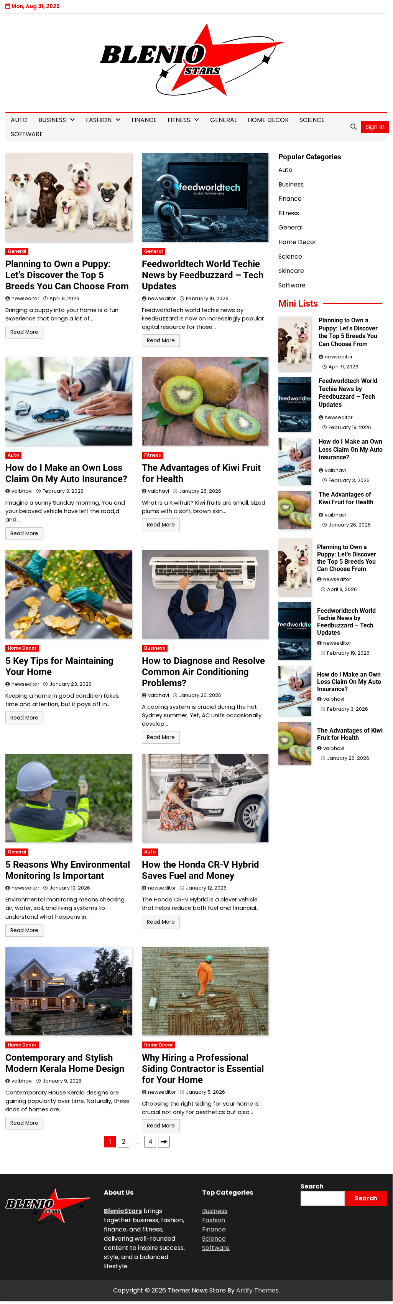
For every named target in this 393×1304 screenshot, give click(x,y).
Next (163, 1141)
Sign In (375, 126)
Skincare (291, 270)
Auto (19, 120)
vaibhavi (22, 491)
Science (312, 120)
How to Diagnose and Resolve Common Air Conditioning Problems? (203, 671)
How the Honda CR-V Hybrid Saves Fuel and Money (200, 870)
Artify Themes (257, 1290)
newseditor (25, 298)
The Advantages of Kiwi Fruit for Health (346, 498)
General (223, 120)
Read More (24, 332)
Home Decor (268, 120)
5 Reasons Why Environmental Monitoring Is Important (67, 870)
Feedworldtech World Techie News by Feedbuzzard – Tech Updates (202, 275)
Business (52, 120)
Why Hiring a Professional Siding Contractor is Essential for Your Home (203, 1068)
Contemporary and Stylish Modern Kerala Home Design (64, 1063)
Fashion (99, 120)
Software (27, 134)
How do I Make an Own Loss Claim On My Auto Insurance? (66, 473)
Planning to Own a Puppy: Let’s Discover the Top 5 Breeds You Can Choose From (67, 275)
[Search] (353, 127)
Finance (144, 120)
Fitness (179, 120)
